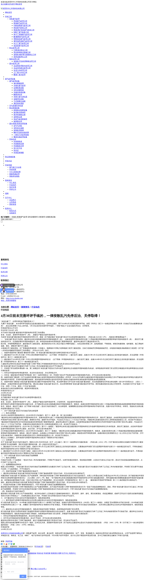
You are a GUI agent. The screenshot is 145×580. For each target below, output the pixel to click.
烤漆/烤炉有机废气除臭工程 (24, 30)
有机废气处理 (14, 19)
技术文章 (12, 187)
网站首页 (18, 4)
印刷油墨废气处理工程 (22, 25)
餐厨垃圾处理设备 (20, 137)
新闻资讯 (8, 180)
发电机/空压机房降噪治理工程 (25, 61)
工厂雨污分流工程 (20, 72)
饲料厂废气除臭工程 (21, 32)
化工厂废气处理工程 (21, 43)
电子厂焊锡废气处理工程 (23, 34)
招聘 (6, 193)
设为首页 (11, 4)
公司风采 (12, 202)
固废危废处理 (14, 174)
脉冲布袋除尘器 (19, 115)
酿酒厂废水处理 (19, 75)
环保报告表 (18, 141)
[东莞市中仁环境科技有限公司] (13, 8)
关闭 (48, 546)
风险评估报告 (14, 176)
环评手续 (9, 541)
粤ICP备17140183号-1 (38, 569)
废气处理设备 (10, 79)
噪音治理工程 (14, 59)
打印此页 (38, 546)
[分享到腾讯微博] (9, 544)
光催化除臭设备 (19, 92)
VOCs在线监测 (14, 172)
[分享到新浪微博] (7, 544)
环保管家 (8, 165)
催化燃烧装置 (19, 83)
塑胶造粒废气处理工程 (22, 39)
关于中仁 (8, 198)
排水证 (16, 150)
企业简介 (12, 200)
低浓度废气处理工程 (21, 46)
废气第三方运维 (15, 167)
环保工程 (8, 16)
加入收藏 (4, 4)
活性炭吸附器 (19, 90)
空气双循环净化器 (16, 106)
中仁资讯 (12, 183)
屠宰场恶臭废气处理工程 (23, 41)
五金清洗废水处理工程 (22, 68)
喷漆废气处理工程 (20, 23)
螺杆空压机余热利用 (21, 132)
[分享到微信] (14, 544)
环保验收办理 (19, 146)
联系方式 (12, 211)
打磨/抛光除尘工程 (21, 50)
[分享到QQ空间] (4, 544)
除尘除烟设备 (14, 108)
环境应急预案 (19, 153)
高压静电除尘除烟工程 (22, 52)
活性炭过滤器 (19, 128)
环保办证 (12, 139)
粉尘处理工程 (14, 48)
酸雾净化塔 (18, 94)
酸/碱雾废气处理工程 (21, 37)
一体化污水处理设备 (21, 135)
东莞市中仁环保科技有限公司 (12, 533)
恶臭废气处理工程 (20, 21)
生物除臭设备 (19, 88)
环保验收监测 (19, 144)
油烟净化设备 (19, 99)
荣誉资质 (12, 204)
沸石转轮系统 (19, 103)
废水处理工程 (14, 63)
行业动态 (12, 185)
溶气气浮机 (18, 126)
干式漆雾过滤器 (19, 101)
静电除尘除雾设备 (20, 110)
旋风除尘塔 (18, 121)
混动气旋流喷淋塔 (20, 119)
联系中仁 (8, 208)
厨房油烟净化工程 (20, 57)
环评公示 (12, 189)
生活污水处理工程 (20, 70)
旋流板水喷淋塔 (19, 112)
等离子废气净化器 (20, 97)
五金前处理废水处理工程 (23, 66)
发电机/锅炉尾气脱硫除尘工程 (25, 54)
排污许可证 (18, 148)
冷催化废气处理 (19, 85)
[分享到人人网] (11, 544)
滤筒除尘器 (18, 117)
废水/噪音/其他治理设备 (18, 123)
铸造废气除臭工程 (20, 28)
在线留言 (12, 213)
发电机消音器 (19, 130)
